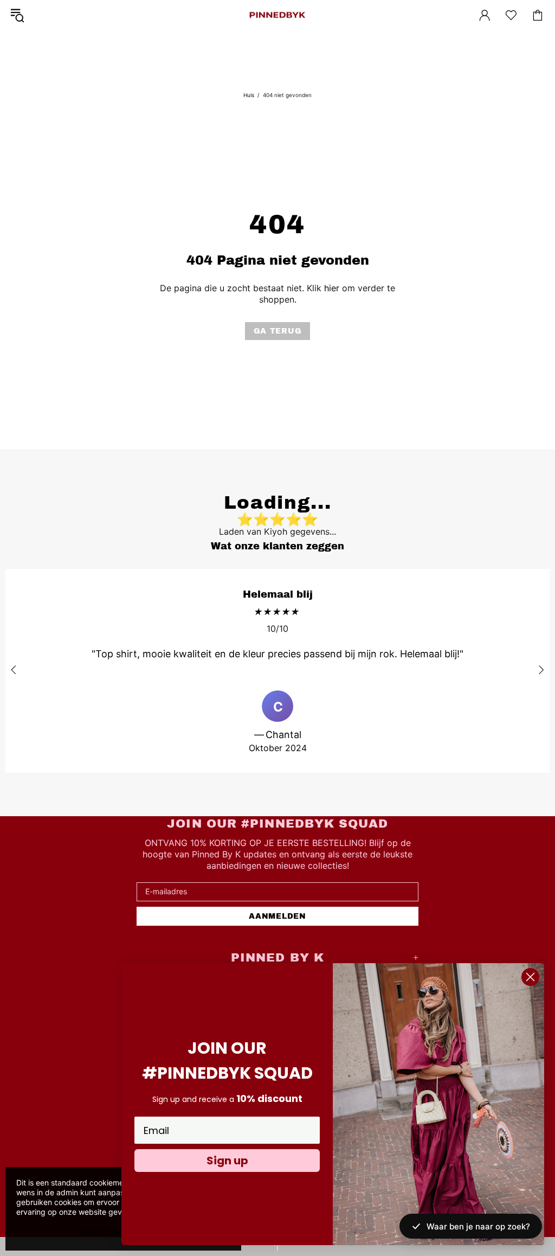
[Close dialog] (530, 976)
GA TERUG (278, 331)
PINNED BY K (277, 15)
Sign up (227, 1160)
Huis (248, 95)
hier (331, 288)
